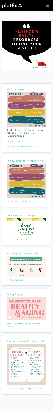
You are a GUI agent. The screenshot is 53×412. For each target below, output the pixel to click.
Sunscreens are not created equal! (25, 341)
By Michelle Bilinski (15, 141)
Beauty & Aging (15, 294)
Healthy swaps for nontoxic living (25, 160)
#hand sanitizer (24, 239)
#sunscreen (12, 388)
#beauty (20, 324)
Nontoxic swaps (15, 89)
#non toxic (35, 146)
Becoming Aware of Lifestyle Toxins (26, 253)
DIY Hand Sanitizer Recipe (21, 215)
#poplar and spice (22, 146)
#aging (28, 324)
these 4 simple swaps (26, 130)
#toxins (10, 146)
